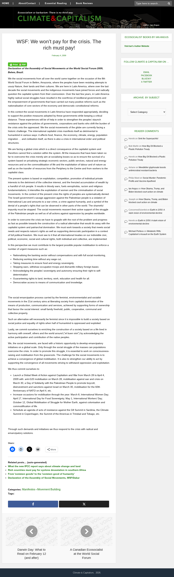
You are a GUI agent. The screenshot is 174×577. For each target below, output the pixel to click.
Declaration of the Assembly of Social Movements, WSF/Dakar (44, 477)
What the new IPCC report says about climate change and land (44, 466)
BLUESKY (146, 79)
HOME (5, 3)
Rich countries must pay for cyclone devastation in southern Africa (47, 470)
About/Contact (27, 3)
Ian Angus (133, 188)
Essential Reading (56, 3)
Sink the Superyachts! (148, 138)
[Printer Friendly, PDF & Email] (17, 64)
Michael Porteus (136, 231)
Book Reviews (84, 3)
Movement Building (48, 489)
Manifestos (28, 489)
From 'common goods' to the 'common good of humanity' (41, 474)
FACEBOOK (146, 75)
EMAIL (146, 72)
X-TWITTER (146, 82)
